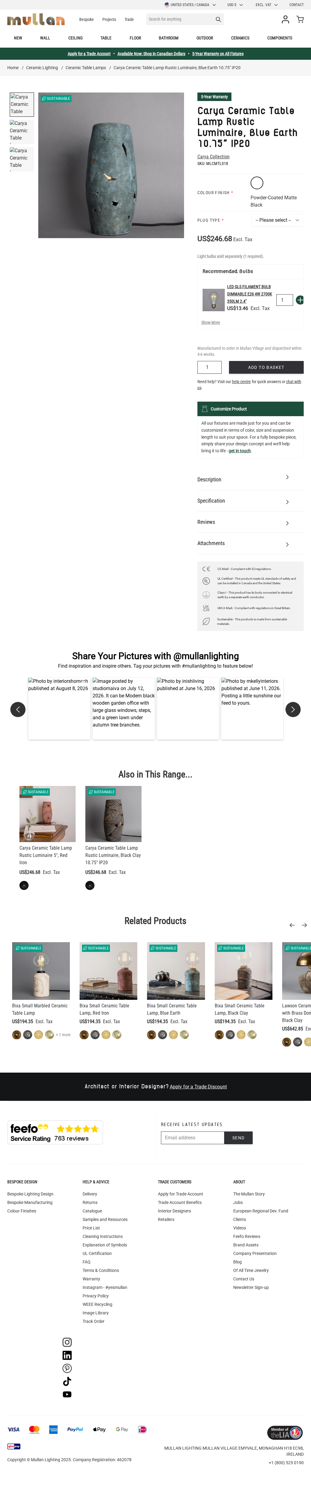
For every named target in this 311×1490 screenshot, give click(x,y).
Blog (237, 1261)
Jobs (238, 1202)
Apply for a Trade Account (89, 53)
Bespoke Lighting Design (30, 1194)
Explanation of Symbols (105, 1244)
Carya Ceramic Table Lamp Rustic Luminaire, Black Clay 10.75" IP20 (113, 855)
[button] (59, 709)
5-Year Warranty (214, 96)
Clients (239, 1219)
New (18, 37)
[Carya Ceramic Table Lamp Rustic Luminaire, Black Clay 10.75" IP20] (113, 814)
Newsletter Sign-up (251, 1287)
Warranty (91, 1278)
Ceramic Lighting (42, 67)
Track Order (93, 1321)
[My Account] (287, 19)
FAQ (87, 1261)
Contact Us (243, 1278)
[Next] (306, 925)
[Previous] (294, 925)
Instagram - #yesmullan (105, 1287)
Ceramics (240, 37)
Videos (239, 1227)
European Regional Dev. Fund (260, 1211)
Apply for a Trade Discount (198, 1087)
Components (279, 37)
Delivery (90, 1194)
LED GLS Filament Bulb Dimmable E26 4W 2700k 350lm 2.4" (249, 294)
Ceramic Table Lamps (86, 67)
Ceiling (75, 37)
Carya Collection (213, 157)
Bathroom (169, 37)
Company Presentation (255, 1253)
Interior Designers (174, 1211)
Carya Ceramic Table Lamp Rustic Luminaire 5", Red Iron (45, 855)
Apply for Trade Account (180, 1194)
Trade (129, 19)
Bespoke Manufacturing (30, 1202)
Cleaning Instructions (103, 1236)
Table (106, 37)
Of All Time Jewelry (251, 1270)
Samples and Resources (105, 1219)
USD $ (231, 5)
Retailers (166, 1219)
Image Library (96, 1312)
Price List (91, 1227)
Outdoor (205, 37)
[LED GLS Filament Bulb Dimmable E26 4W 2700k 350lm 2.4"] (214, 300)
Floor (135, 37)
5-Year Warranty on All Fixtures (218, 53)
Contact (296, 5)
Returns (90, 1202)
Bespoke (86, 19)
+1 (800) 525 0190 (286, 1462)
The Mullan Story (249, 1194)
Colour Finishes (21, 1211)
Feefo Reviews (246, 1236)
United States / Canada (190, 5)
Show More (210, 322)
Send (238, 1137)
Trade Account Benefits (180, 1202)
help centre (241, 381)
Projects (109, 19)
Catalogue (92, 1211)
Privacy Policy (96, 1295)
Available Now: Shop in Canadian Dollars (151, 53)
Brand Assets (245, 1244)
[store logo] (36, 19)
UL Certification (97, 1253)
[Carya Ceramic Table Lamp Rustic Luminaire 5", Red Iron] (47, 814)
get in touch (240, 450)
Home (13, 67)
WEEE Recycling (97, 1304)
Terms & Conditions (101, 1270)
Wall (45, 37)
